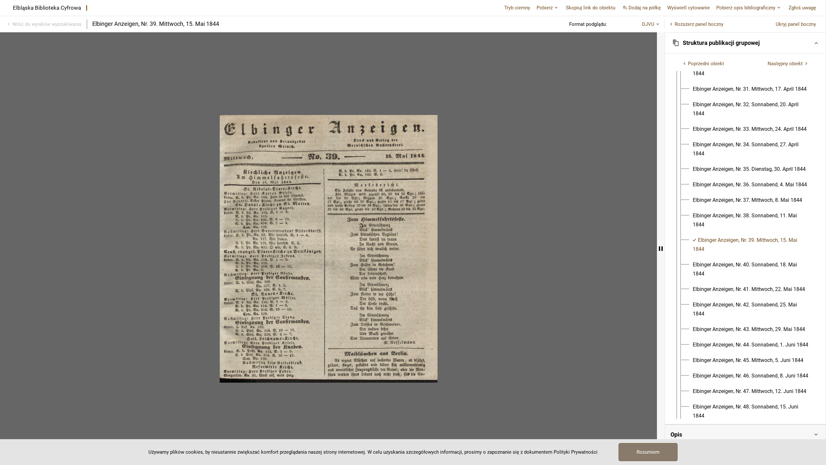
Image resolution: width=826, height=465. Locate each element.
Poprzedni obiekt (706, 64)
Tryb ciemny (517, 8)
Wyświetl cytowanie (688, 8)
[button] (745, 43)
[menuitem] (750, 89)
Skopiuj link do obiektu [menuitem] (590, 8)
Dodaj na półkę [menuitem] (645, 8)
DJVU (648, 24)
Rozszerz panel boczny (699, 24)
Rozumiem (648, 452)
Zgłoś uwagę (802, 8)
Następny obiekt (785, 64)
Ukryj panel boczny (796, 24)
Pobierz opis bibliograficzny (745, 8)
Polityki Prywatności (576, 452)
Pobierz (545, 8)
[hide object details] (661, 248)
